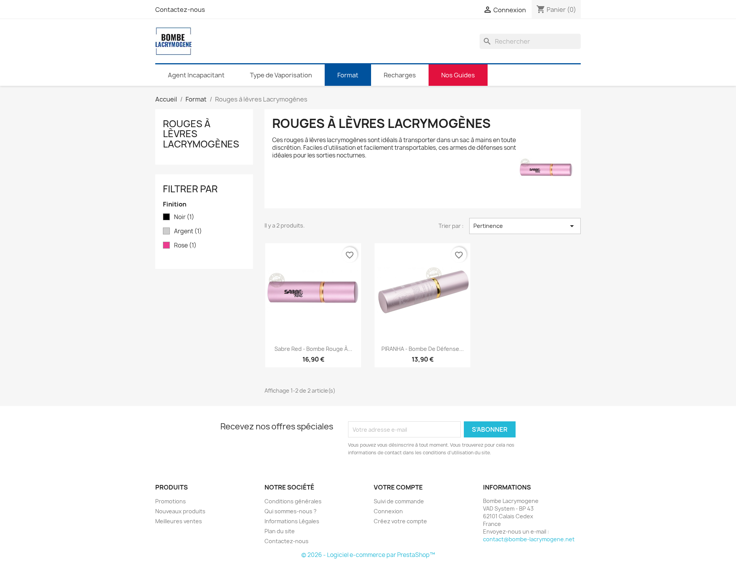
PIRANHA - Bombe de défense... (422, 348)
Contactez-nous (180, 9)
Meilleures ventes (178, 521)
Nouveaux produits (180, 511)
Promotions (170, 501)
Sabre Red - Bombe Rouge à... (313, 348)
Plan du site (279, 531)
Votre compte (398, 487)
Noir (184, 217)
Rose (185, 245)
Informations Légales (291, 521)
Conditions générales (293, 501)
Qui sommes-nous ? (290, 511)
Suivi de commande (399, 501)
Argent (188, 231)
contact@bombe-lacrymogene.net (529, 539)
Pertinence (525, 226)
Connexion (388, 511)
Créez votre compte (400, 521)
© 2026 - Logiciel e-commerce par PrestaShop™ (368, 555)
